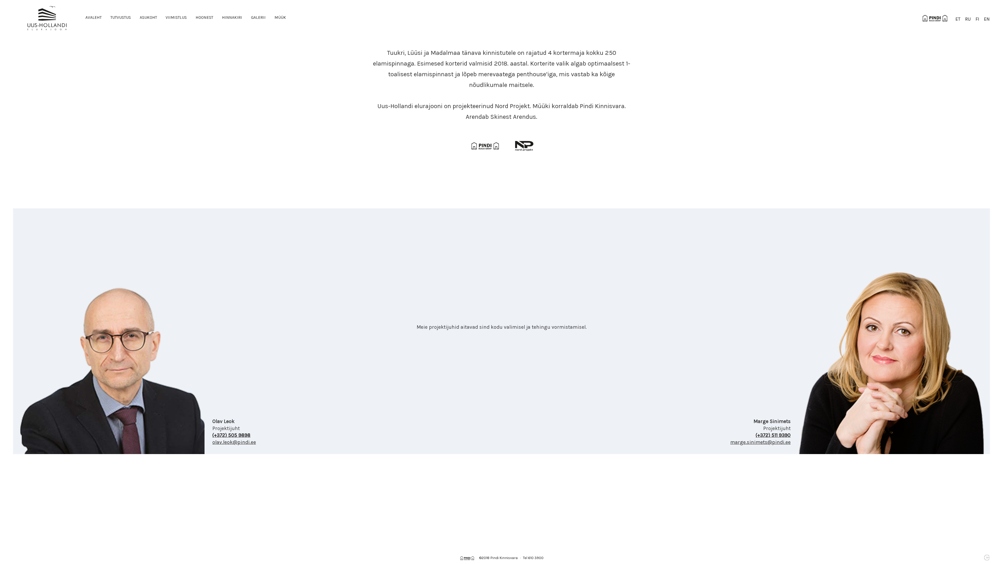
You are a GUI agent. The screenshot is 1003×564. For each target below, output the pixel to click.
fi (977, 19)
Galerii (258, 17)
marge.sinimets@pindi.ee (760, 442)
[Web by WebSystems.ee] (987, 557)
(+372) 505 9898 (231, 435)
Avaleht (93, 17)
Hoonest (204, 17)
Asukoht (148, 17)
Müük (280, 17)
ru (968, 19)
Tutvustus (120, 17)
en (987, 19)
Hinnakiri (232, 17)
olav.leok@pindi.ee (234, 442)
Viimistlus (176, 17)
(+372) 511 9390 (773, 435)
